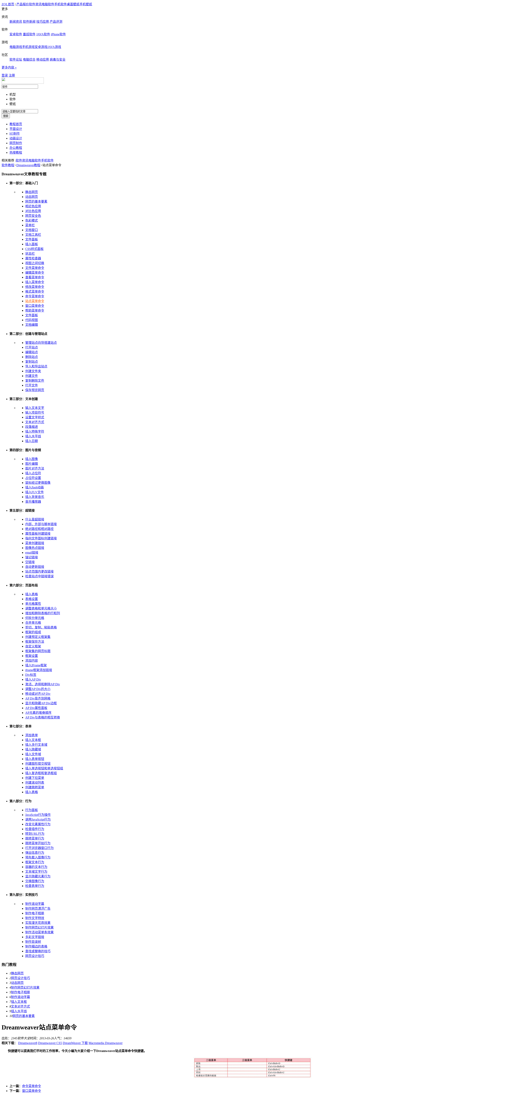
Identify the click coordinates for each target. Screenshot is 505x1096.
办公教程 (15, 147)
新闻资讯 (15, 21)
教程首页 (15, 124)
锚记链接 (31, 557)
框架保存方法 (34, 641)
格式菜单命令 (34, 291)
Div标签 (30, 674)
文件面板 (31, 239)
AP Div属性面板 (36, 708)
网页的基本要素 (36, 201)
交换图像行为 (34, 881)
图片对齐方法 (34, 468)
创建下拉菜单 (34, 778)
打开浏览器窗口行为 (39, 848)
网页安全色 (33, 215)
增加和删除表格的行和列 (42, 613)
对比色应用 (33, 211)
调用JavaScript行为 (38, 819)
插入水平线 (33, 436)
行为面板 (31, 810)
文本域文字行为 (36, 871)
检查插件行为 (34, 829)
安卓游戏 (41, 47)
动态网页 (31, 196)
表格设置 (31, 599)
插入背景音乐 (34, 497)
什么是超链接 (34, 519)
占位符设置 (33, 478)
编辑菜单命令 (34, 272)
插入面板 (31, 244)
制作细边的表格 (36, 946)
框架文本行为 (34, 862)
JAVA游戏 (54, 47)
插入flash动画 (34, 487)
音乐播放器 (33, 501)
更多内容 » (9, 67)
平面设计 (15, 129)
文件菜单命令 (34, 268)
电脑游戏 (15, 47)
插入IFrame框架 (36, 665)
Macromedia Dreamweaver (106, 1043)
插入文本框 (33, 740)
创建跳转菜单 (34, 787)
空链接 (30, 562)
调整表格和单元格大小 (41, 608)
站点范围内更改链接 (39, 571)
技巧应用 (42, 21)
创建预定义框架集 (37, 637)
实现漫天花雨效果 (37, 922)
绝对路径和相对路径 (39, 529)
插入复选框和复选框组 (41, 773)
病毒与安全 (57, 59)
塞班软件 (29, 34)
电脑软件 (48, 4)
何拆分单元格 (34, 618)
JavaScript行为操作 (38, 814)
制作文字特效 (34, 918)
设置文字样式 (34, 417)
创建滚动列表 (34, 782)
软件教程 (8, 165)
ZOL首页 (8, 4)
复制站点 (31, 361)
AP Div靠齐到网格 (37, 698)
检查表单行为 (34, 886)
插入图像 (31, 459)
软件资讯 (35, 4)
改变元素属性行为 (37, 824)
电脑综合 (29, 59)
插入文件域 (33, 754)
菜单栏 (30, 225)
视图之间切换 (34, 263)
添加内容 (31, 660)
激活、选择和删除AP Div (42, 684)
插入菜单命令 (34, 282)
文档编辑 (31, 324)
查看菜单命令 (34, 277)
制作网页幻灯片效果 (39, 927)
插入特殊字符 (34, 431)
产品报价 (22, 4)
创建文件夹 (33, 371)
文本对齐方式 (34, 422)
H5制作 (14, 133)
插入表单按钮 (34, 759)
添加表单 (31, 735)
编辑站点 (31, 352)
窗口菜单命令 (34, 305)
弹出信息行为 (34, 852)
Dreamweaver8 (27, 1043)
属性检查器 (33, 258)
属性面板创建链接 (37, 533)
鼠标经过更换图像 (37, 482)
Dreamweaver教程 (28, 165)
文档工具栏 (33, 234)
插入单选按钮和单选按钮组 (44, 768)
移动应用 (42, 59)
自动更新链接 (34, 566)
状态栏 (30, 253)
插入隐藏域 (33, 749)
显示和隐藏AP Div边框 (41, 703)
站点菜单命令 (34, 301)
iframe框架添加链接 (38, 670)
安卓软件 (15, 34)
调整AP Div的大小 (37, 689)
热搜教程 (15, 152)
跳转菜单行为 (34, 838)
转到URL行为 (34, 833)
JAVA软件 (43, 34)
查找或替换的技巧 (37, 951)
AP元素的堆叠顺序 (38, 712)
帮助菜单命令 (34, 310)
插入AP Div (33, 679)
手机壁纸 (85, 4)
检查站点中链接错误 (39, 576)
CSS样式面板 (34, 249)
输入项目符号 (34, 412)
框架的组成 (33, 632)
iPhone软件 (58, 34)
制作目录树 (33, 941)
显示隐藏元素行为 (37, 876)
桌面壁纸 (73, 4)
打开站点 (31, 347)
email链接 (31, 552)
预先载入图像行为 (37, 857)
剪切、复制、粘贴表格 (41, 627)
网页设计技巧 (34, 956)
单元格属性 (33, 603)
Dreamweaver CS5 (50, 1043)
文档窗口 (31, 230)
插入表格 (31, 594)
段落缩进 (31, 426)
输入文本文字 (34, 407)
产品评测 (56, 21)
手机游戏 (28, 47)
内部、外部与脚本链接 (41, 524)
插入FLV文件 (34, 492)
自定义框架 (33, 646)
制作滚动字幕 (34, 903)
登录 (5, 75)
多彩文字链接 (34, 937)
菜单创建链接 (34, 543)
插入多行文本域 (36, 744)
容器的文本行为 (36, 867)
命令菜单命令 (34, 296)
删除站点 (31, 357)
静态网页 (31, 192)
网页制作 (15, 143)
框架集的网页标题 (37, 651)
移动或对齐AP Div (37, 693)
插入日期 (31, 441)
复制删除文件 (34, 380)
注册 (12, 75)
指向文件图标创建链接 (41, 538)
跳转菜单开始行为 (37, 843)
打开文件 (31, 385)
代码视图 (31, 320)
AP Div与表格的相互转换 (42, 717)
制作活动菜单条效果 (39, 932)
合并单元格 (33, 622)
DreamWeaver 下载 (75, 1043)
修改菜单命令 (34, 286)
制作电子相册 (34, 913)
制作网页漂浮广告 (37, 908)
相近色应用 (33, 206)
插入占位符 (33, 473)
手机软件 (60, 4)
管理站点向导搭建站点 (41, 342)
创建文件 (31, 376)
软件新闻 (29, 21)
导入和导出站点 (36, 366)
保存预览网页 (34, 390)
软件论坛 (15, 59)
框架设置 (31, 655)
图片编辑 (31, 463)
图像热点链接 (34, 547)
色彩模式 (31, 220)
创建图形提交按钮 (37, 763)
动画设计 (15, 138)
